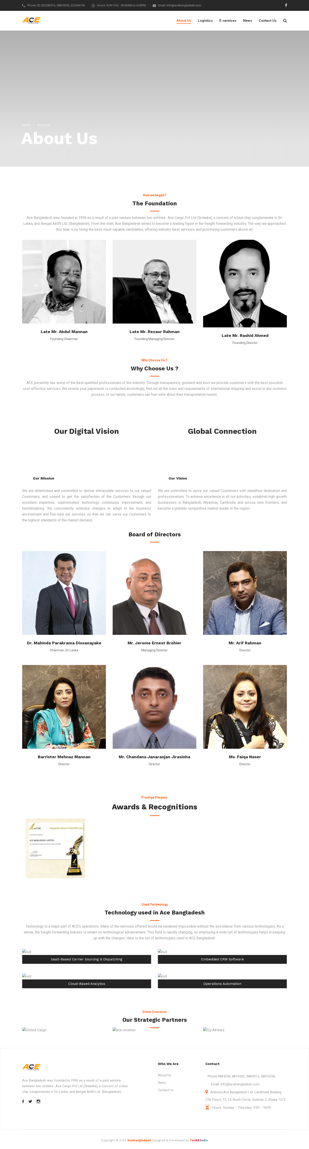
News (247, 21)
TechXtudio (199, 1140)
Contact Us (267, 21)
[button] (21, 848)
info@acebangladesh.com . (240, 1084)
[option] (55, 848)
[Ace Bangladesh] (31, 21)
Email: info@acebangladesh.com (179, 5)
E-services (227, 21)
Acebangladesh (139, 1140)
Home (26, 125)
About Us (183, 21)
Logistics (205, 21)
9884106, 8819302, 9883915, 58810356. (247, 1076)
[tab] (151, 882)
